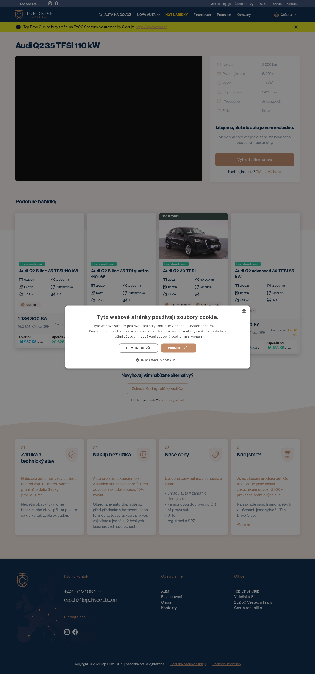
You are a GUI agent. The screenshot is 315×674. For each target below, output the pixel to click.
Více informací (193, 337)
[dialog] (157, 337)
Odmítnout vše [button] (138, 348)
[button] (157, 360)
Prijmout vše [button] (178, 348)
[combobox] (244, 311)
